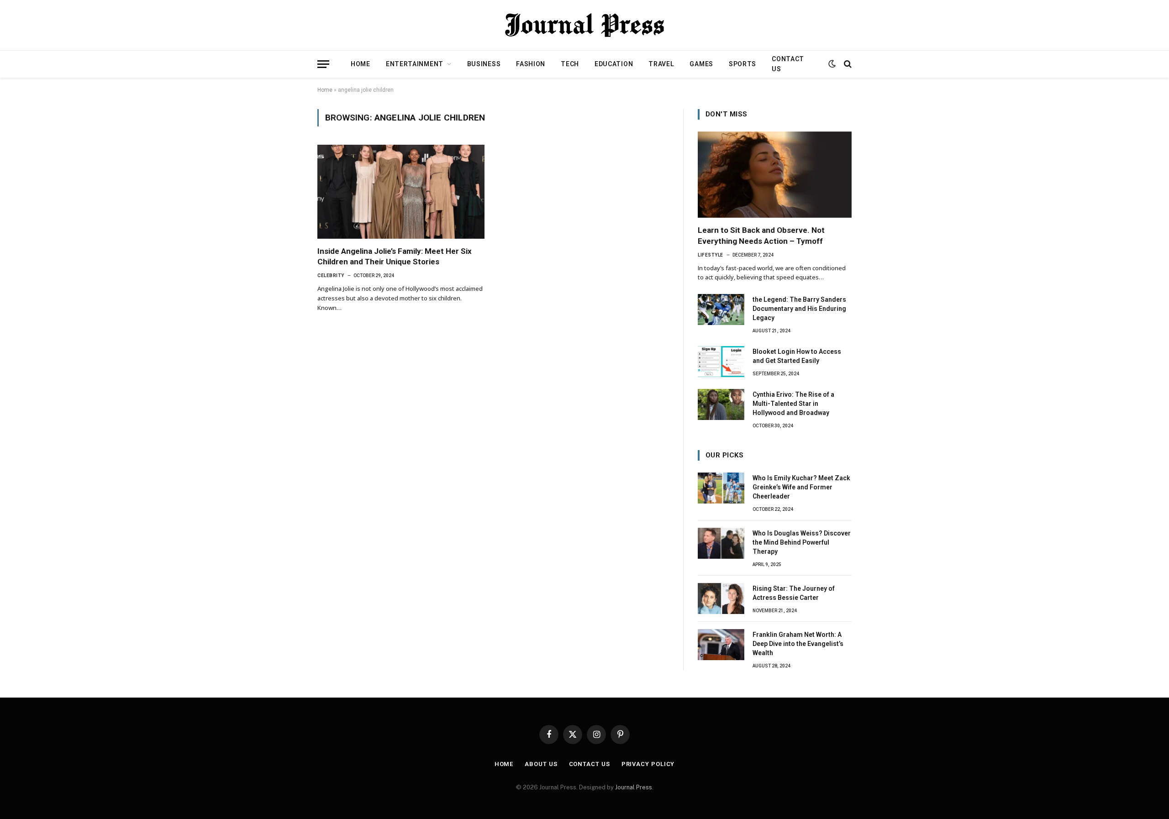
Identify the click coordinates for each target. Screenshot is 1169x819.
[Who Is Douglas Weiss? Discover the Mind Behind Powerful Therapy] (721, 543)
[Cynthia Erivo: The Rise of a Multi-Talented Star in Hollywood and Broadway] (721, 404)
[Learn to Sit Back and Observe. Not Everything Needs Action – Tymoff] (775, 174)
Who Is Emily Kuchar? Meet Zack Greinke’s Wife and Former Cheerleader (801, 487)
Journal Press (633, 787)
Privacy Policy (648, 764)
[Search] (847, 64)
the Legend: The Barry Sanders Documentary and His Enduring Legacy (799, 308)
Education (614, 64)
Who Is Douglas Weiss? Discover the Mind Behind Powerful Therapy (802, 542)
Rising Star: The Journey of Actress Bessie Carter (794, 593)
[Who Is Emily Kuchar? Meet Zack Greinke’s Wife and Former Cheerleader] (721, 488)
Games (701, 64)
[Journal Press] (584, 25)
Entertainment (414, 64)
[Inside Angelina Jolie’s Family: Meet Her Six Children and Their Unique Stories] (400, 192)
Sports (742, 64)
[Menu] (323, 64)
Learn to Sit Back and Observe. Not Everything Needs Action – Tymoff (761, 235)
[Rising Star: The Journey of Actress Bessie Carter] (721, 598)
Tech (570, 64)
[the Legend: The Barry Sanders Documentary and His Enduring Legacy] (721, 309)
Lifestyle (710, 254)
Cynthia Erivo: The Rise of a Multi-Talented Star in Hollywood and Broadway (793, 403)
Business (484, 64)
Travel (661, 64)
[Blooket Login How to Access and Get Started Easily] (721, 361)
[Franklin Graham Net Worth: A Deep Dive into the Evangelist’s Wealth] (721, 644)
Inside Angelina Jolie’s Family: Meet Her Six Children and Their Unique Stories (394, 256)
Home (360, 64)
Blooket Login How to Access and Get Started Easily (797, 356)
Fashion (530, 64)
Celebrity (330, 275)
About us (541, 764)
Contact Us (788, 64)
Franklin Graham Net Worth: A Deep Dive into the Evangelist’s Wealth (798, 643)
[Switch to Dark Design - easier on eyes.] (832, 64)
